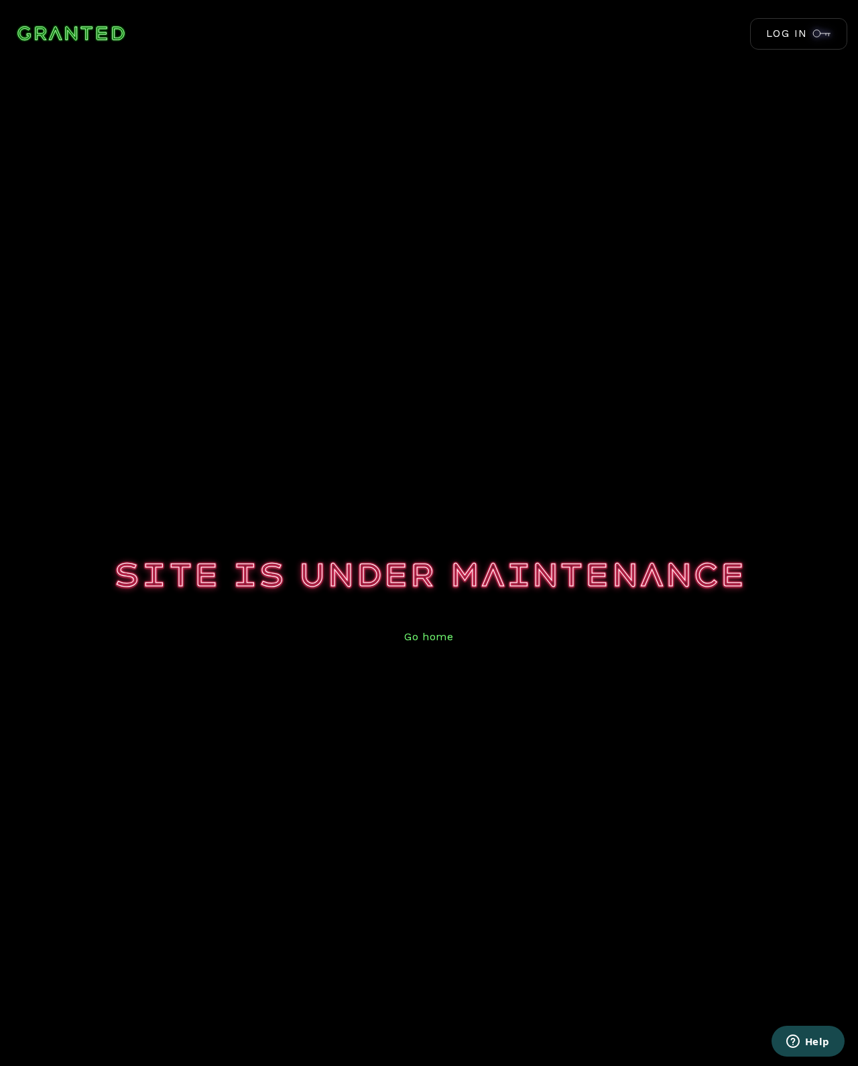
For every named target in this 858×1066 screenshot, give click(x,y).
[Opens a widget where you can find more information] (808, 1042)
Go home (428, 636)
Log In (787, 33)
